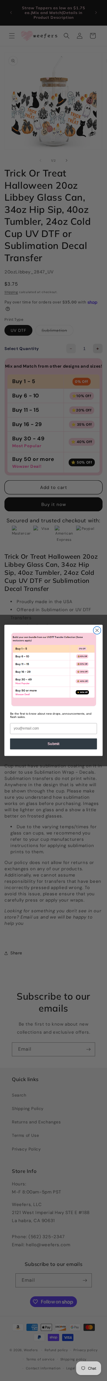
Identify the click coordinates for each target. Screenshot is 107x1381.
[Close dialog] (97, 630)
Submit (53, 744)
